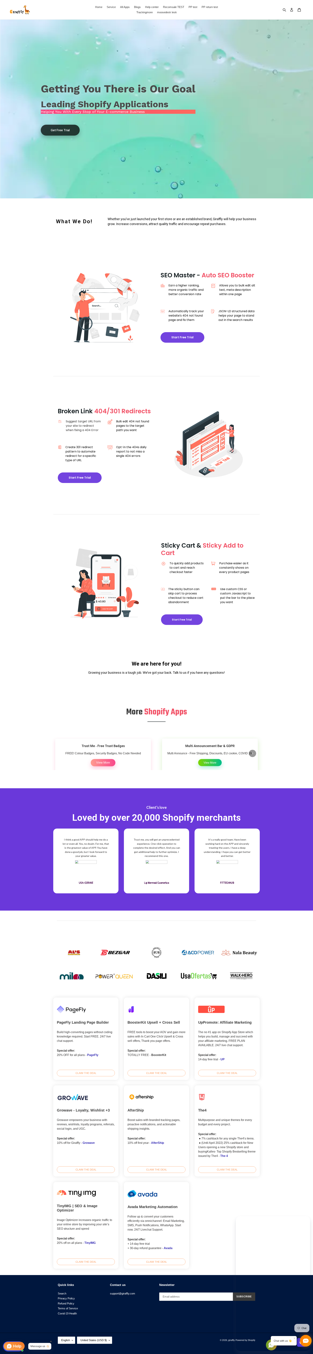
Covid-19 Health (67, 1313)
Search (62, 1293)
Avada (168, 1248)
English (65, 1340)
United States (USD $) (93, 1340)
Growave (89, 1142)
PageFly (92, 1055)
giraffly (231, 1340)
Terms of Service (68, 1308)
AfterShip (157, 1142)
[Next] (252, 753)
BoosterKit (158, 1055)
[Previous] (60, 753)
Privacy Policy (66, 1298)
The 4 (224, 1155)
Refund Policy (66, 1303)
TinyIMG (90, 1242)
